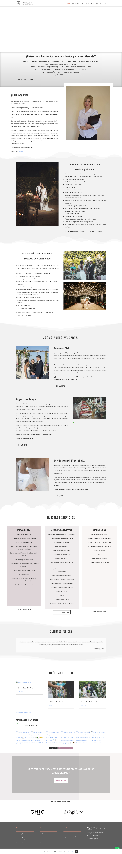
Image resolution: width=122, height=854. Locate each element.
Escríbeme (61, 780)
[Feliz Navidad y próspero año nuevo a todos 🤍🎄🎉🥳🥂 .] (38, 738)
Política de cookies (21, 840)
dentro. (21, 151)
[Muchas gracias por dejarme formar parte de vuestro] (68, 738)
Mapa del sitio (20, 843)
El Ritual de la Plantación (90, 702)
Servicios (42, 837)
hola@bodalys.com (93, 838)
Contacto (99, 3)
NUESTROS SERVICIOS (26, 80)
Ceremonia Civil (61, 348)
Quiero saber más (24, 610)
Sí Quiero (60, 385)
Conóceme (75, 3)
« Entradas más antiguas (23, 712)
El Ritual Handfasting (56, 702)
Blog (92, 3)
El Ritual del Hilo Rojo (25, 688)
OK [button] (76, 851)
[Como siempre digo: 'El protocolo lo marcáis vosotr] (98, 738)
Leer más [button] (70, 851)
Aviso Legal (19, 834)
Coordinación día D (68, 840)
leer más (20, 691)
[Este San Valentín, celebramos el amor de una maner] (23, 738)
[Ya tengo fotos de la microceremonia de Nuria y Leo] (83, 738)
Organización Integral (69, 837)
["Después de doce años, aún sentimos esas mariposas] (53, 738)
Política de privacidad (22, 837)
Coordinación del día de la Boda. (69, 460)
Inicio (68, 3)
